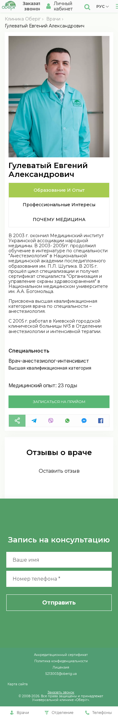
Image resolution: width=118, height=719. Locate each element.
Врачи (53, 18)
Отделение (62, 712)
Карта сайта (18, 684)
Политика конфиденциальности (61, 661)
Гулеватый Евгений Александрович (44, 25)
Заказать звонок (61, 692)
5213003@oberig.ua (61, 673)
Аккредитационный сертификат (61, 655)
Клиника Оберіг (23, 18)
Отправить (59, 602)
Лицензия (61, 667)
